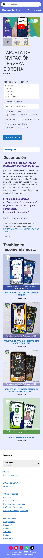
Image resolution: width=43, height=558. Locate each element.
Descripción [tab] (10, 150)
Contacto (7, 497)
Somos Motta (11, 10)
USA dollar (9, 463)
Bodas (6, 535)
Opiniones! (8, 486)
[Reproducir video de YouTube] (21, 27)
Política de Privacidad (12, 507)
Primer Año (8, 525)
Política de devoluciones (14, 504)
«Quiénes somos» (11, 494)
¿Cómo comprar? (10, 483)
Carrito (6, 472)
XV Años (7, 532)
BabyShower (9, 522)
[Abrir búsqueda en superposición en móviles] (21, 4)
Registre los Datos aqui (15, 82)
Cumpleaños (8, 538)
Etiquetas (8, 237)
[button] (36, 21)
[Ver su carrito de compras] (28, 10)
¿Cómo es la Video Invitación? (21, 202)
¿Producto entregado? (17, 212)
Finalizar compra (10, 475)
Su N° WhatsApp (13, 102)
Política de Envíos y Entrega (15, 511)
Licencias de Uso (11, 500)
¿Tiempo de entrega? (17, 199)
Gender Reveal (9, 518)
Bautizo (6, 528)
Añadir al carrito (13, 137)
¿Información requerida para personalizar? (19, 207)
